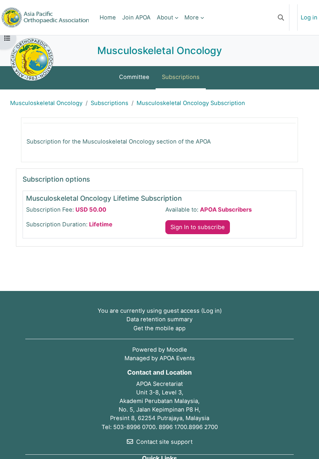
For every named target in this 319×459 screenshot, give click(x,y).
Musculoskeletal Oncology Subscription (191, 103)
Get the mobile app (159, 328)
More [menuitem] (191, 17)
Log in (309, 17)
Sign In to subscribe (197, 227)
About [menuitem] (165, 17)
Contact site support (164, 441)
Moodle (177, 349)
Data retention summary (159, 319)
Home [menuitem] (108, 17)
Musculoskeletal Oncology (46, 103)
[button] (280, 17)
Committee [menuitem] (134, 77)
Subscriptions (109, 103)
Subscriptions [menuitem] (181, 77)
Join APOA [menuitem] (136, 17)
